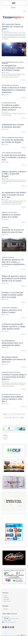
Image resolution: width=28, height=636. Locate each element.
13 (5, 417)
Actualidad (5, 435)
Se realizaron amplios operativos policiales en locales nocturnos (11, 107)
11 (21, 414)
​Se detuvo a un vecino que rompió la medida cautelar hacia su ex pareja (12, 294)
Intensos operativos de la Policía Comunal (12, 310)
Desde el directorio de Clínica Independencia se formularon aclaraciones (14, 89)
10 (18, 414)
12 (23, 414)
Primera (5, 414)
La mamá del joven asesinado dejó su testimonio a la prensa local (14, 157)
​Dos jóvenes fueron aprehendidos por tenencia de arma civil (13, 359)
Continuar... (23, 79)
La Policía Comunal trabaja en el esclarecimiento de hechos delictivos (14, 376)
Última (22, 417)
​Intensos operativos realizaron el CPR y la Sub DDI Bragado (14, 173)
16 (13, 417)
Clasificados (6, 597)
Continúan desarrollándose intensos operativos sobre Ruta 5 (13, 398)
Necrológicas (6, 599)
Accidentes (5, 438)
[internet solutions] (21, 635)
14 (7, 417)
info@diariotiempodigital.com (10, 622)
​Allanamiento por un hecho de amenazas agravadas (13, 125)
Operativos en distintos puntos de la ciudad (11, 215)
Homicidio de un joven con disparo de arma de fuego (13, 230)
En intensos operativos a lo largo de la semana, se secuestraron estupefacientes (13, 261)
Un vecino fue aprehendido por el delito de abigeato (13, 140)
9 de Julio (13, 7)
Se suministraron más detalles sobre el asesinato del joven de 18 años (14, 194)
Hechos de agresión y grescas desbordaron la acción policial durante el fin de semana (14, 278)
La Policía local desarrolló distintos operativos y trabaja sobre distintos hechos (13, 326)
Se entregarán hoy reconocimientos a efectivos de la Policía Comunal (13, 67)
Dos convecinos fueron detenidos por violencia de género (12, 26)
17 (16, 417)
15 (10, 417)
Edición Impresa (7, 601)
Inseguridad (5, 437)
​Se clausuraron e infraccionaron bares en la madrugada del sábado (12, 342)
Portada (5, 595)
